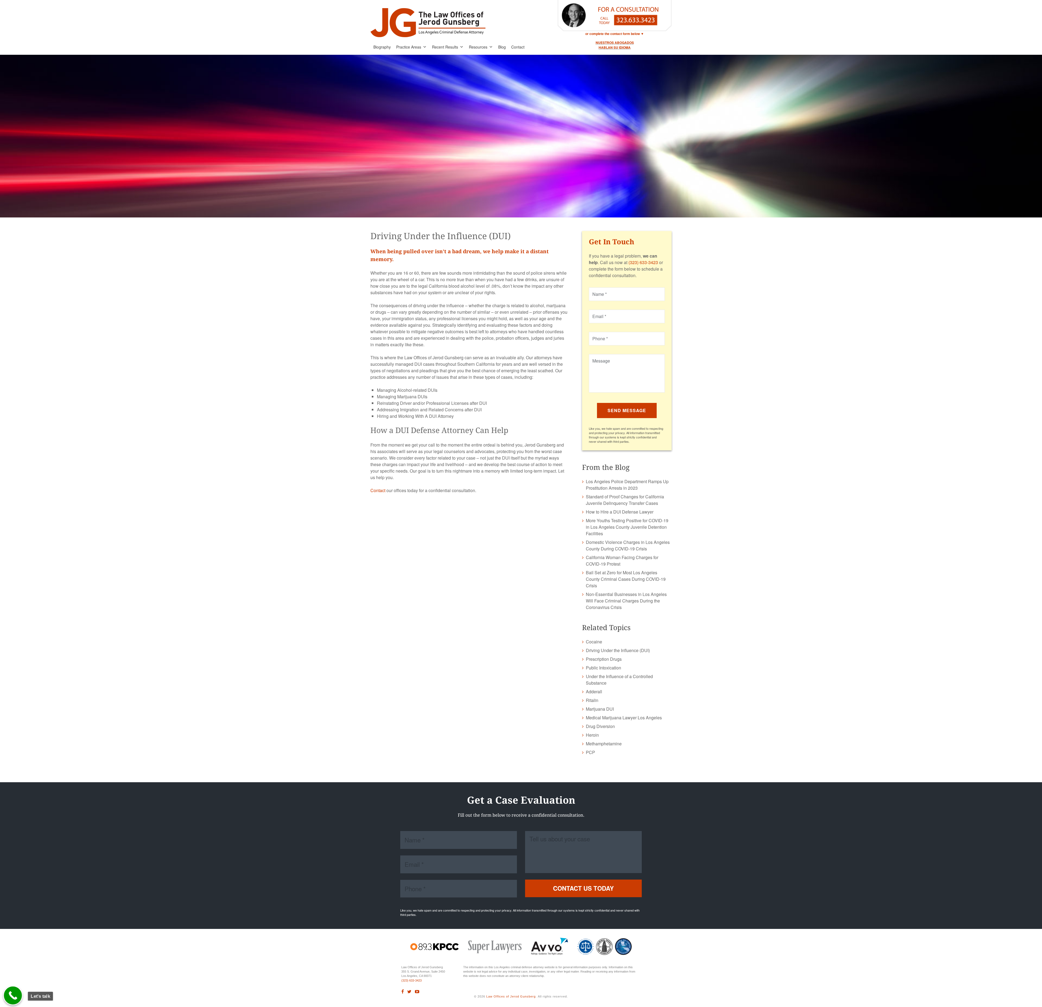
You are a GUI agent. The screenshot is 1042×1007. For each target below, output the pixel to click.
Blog (502, 47)
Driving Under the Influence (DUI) (618, 650)
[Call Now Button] (13, 995)
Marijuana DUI (600, 709)
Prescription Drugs (604, 659)
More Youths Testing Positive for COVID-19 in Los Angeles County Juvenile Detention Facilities (627, 527)
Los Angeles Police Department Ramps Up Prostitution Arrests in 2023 (627, 484)
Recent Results (445, 47)
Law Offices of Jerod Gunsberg (511, 996)
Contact (518, 47)
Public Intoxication (603, 668)
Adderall (594, 691)
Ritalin (592, 700)
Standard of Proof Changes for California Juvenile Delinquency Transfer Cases (625, 499)
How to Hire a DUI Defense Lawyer (619, 512)
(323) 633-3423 (643, 262)
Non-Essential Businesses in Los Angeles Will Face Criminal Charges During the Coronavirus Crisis (626, 600)
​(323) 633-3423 (411, 980)
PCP (590, 752)
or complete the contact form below (612, 33)
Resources (478, 47)
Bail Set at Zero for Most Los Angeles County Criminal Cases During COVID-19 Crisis (626, 579)
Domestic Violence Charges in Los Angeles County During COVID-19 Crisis (628, 545)
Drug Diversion (600, 726)
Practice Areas (408, 47)
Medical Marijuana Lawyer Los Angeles (624, 717)
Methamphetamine (604, 743)
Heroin (592, 735)
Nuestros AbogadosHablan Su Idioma (615, 45)
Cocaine (594, 642)
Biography (382, 47)
